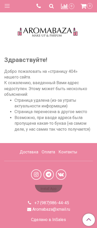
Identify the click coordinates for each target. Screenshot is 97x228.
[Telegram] (48, 174)
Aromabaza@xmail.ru (51, 209)
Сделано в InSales (48, 220)
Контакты (67, 152)
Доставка (29, 152)
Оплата (48, 152)
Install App (48, 189)
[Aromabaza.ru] (48, 31)
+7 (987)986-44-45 (51, 202)
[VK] (61, 174)
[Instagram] (36, 174)
